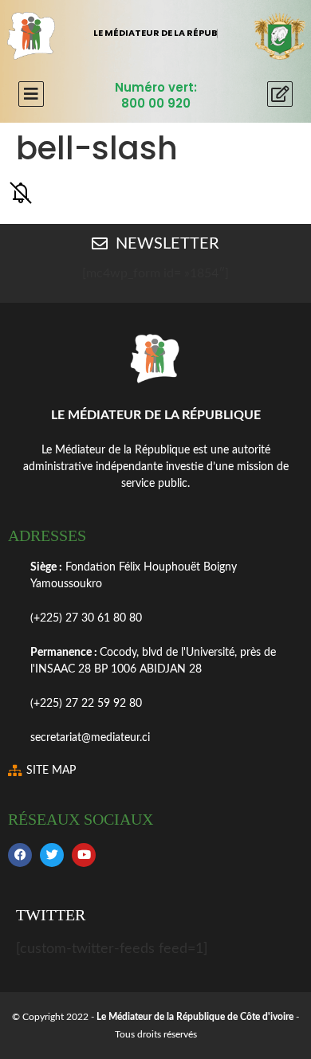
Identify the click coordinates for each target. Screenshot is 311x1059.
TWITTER (50, 915)
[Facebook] (20, 855)
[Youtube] (84, 855)
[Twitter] (52, 855)
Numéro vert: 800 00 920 (156, 95)
